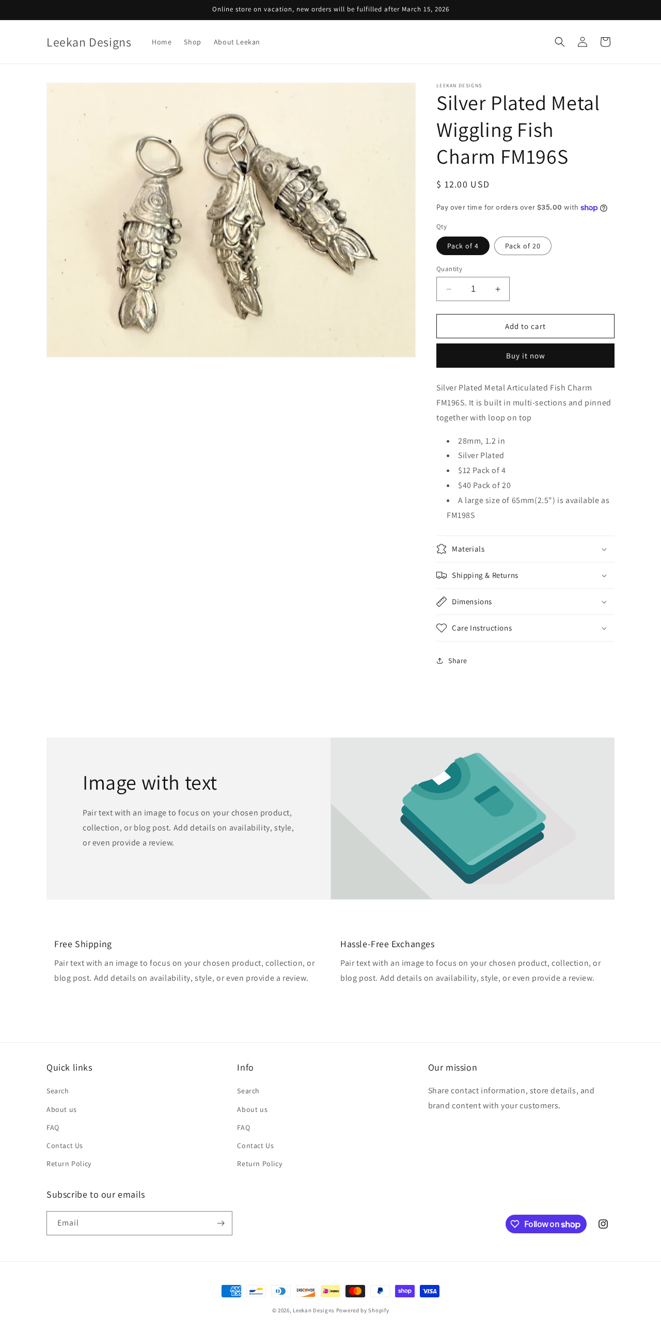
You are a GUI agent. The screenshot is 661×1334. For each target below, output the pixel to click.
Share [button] (457, 660)
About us (61, 1109)
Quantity (449, 268)
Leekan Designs (314, 1310)
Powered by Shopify (362, 1310)
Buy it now (525, 355)
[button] (559, 41)
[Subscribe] (220, 1223)
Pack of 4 (463, 245)
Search (57, 1090)
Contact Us (64, 1145)
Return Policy (68, 1163)
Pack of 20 (523, 245)
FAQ (52, 1127)
